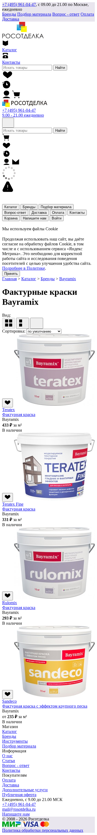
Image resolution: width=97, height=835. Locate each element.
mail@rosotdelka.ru (19, 809)
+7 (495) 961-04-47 (19, 4)
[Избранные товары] (7, 77)
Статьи (8, 760)
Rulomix (9, 602)
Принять (11, 274)
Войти (56, 218)
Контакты (77, 213)
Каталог (10, 207)
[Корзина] (16, 97)
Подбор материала (34, 14)
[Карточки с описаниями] (22, 323)
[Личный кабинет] (6, 97)
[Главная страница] (24, 105)
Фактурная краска (18, 414)
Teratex (8, 409)
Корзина (11, 218)
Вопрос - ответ (65, 14)
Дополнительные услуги (25, 789)
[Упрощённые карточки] (8, 323)
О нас (7, 755)
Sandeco (9, 701)
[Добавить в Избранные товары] (7, 402)
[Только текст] (36, 323)
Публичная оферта (19, 794)
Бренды (29, 207)
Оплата (87, 14)
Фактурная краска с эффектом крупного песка (44, 706)
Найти (60, 68)
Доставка (10, 19)
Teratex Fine (12, 504)
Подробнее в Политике (23, 268)
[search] (27, 67)
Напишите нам (34, 218)
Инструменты (15, 741)
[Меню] (8, 123)
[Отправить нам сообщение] (15, 163)
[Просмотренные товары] (6, 87)
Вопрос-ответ (15, 213)
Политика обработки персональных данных (42, 830)
